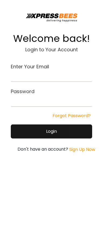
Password (22, 91)
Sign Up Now (81, 149)
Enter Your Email (30, 66)
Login (51, 131)
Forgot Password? (72, 116)
